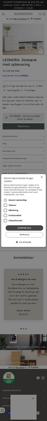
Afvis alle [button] (24, 234)
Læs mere (20, 194)
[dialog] (23, 210)
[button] (23, 242)
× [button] (42, 177)
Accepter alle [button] (24, 228)
